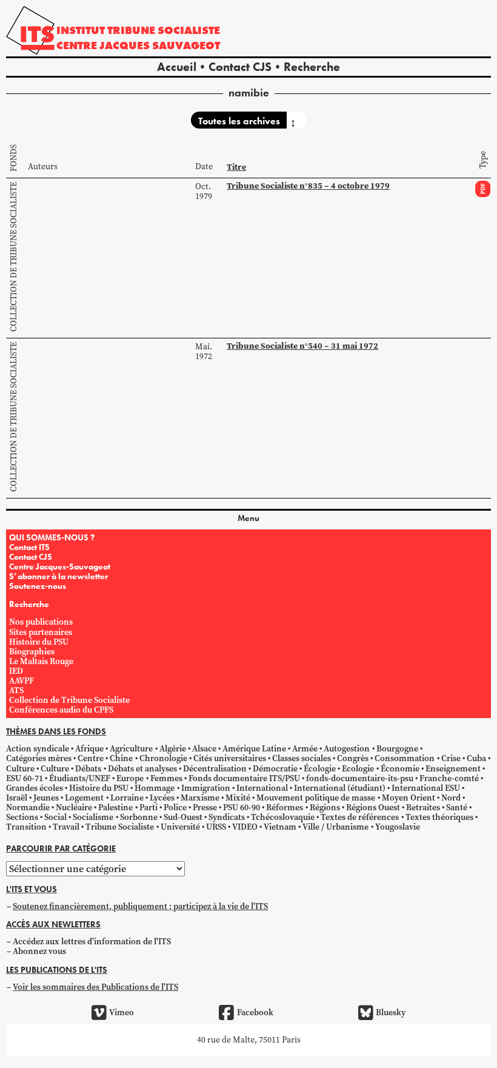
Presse (205, 807)
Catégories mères (39, 758)
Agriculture (131, 748)
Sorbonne (139, 817)
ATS (16, 690)
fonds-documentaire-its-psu (359, 778)
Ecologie (358, 768)
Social (55, 817)
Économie (400, 768)
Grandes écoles (34, 788)
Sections (22, 817)
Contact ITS (29, 547)
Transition (26, 827)
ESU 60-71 (24, 778)
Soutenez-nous (37, 585)
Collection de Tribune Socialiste (13, 257)
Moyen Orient (408, 798)
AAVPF (21, 681)
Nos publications (41, 622)
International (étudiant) (339, 788)
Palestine (115, 807)
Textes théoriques (439, 817)
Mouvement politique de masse (315, 798)
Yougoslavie (397, 827)
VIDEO (245, 827)
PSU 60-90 (241, 807)
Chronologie (163, 758)
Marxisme (200, 798)
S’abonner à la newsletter (58, 576)
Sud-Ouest (183, 817)
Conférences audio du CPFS (61, 710)
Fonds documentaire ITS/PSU (244, 778)
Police (175, 807)
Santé (456, 807)
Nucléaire (74, 807)
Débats (88, 768)
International (262, 788)
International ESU (426, 788)
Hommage (155, 788)
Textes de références (360, 817)
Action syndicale (37, 748)
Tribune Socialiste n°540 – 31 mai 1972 (302, 346)
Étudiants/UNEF (79, 778)
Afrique (89, 748)
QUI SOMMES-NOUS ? (52, 537)
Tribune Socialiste (119, 827)
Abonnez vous (39, 951)
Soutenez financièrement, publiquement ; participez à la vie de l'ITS (140, 906)
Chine (121, 758)
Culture (20, 768)
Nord (451, 798)
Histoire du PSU (38, 642)
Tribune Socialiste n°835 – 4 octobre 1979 (308, 186)
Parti (148, 807)
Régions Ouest (373, 807)
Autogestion (347, 748)
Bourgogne (397, 748)
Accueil (176, 67)
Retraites (423, 807)
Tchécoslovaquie (283, 817)
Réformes (284, 807)
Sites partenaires (40, 632)
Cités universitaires (229, 758)
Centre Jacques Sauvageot (138, 45)
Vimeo (121, 1012)
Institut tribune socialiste (138, 30)
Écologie (320, 768)
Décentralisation (215, 768)
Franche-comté (449, 778)
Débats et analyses (142, 768)
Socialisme (93, 817)
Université (180, 827)
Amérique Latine (254, 748)
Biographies (32, 651)
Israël (16, 798)
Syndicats (226, 817)
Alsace (204, 748)
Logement (84, 798)
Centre (91, 758)
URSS (216, 827)
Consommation (405, 758)
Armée (305, 748)
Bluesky (390, 1012)
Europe (130, 778)
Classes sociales (301, 758)
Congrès (353, 758)
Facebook (255, 1012)
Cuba (476, 758)
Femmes (166, 778)
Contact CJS (240, 67)
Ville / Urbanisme (335, 827)
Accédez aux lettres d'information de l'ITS (92, 941)
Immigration (205, 788)
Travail (66, 827)
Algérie (172, 748)
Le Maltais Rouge (41, 661)
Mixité (237, 798)
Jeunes (46, 798)
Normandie (28, 807)
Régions (325, 807)
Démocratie (275, 768)
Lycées (162, 798)
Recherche (312, 67)
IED (16, 671)
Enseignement (453, 768)
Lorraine (127, 798)
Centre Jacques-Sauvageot (59, 566)
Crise (451, 758)
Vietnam (280, 827)
